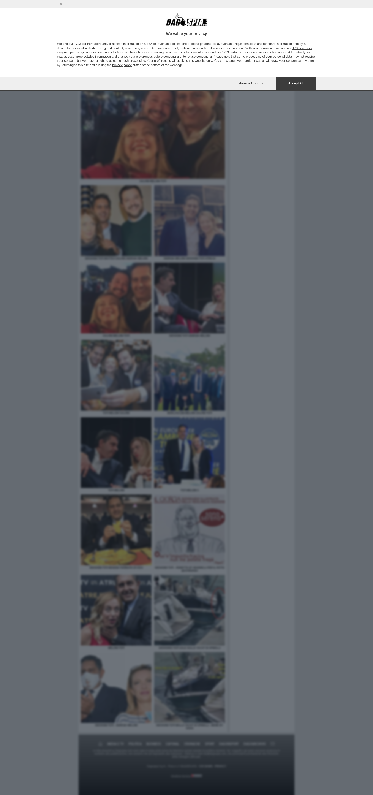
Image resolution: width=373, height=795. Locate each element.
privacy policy (122, 65)
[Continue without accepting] (61, 4)
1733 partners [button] (83, 44)
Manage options (250, 83)
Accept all (295, 83)
